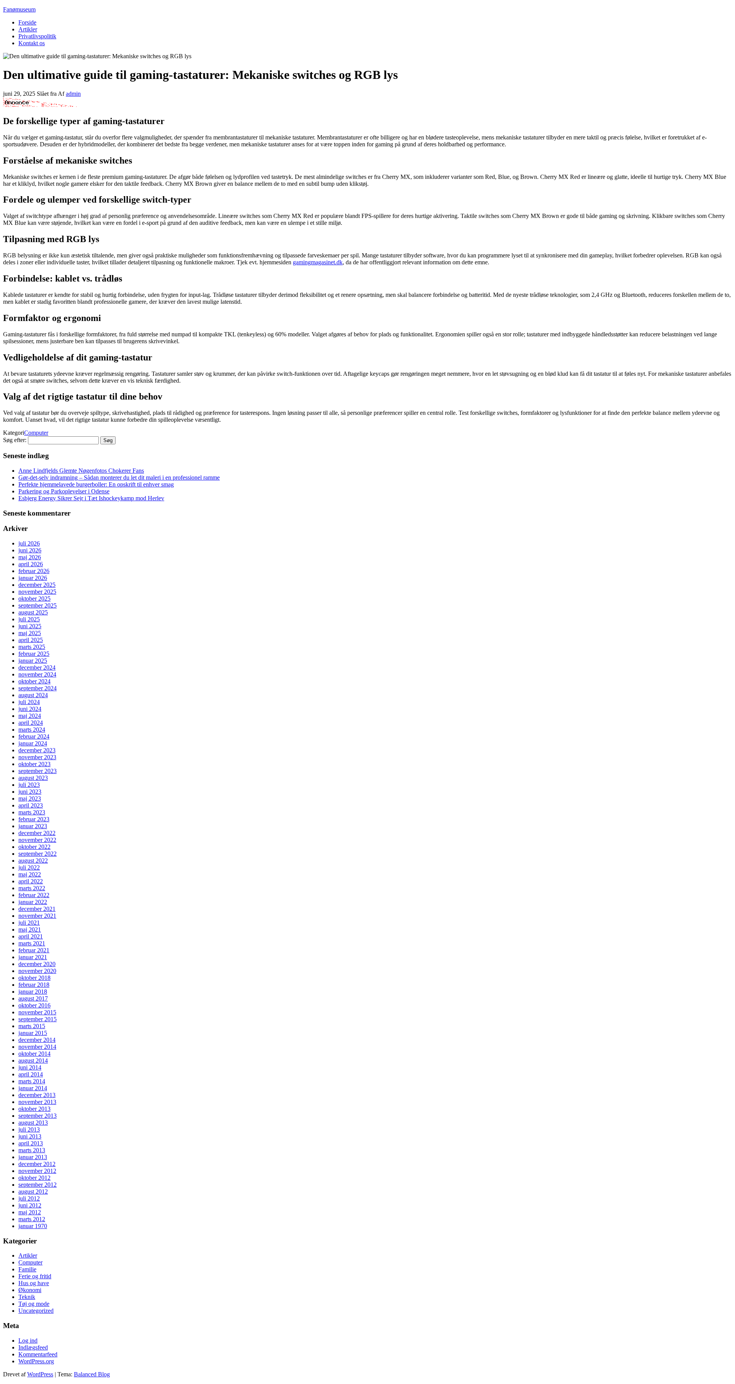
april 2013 (30, 1143)
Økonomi (29, 1290)
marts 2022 (31, 888)
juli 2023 (29, 784)
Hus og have (33, 1283)
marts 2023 (31, 812)
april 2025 (30, 640)
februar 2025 (33, 653)
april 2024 (30, 722)
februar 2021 (33, 950)
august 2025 (33, 612)
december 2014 (37, 1040)
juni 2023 (29, 791)
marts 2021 (31, 943)
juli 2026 (29, 543)
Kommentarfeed (37, 1354)
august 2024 (33, 695)
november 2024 (37, 674)
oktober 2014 (34, 1053)
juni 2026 (29, 550)
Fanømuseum (19, 9)
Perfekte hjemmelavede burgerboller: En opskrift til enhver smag (96, 484)
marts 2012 (31, 1219)
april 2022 (30, 881)
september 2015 (37, 1019)
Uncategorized (36, 1310)
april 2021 (30, 936)
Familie (27, 1269)
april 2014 (30, 1074)
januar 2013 (32, 1157)
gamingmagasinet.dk (318, 262)
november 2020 (37, 971)
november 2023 (37, 757)
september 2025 (37, 605)
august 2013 (33, 1122)
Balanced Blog (92, 1374)
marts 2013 (31, 1150)
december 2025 (37, 584)
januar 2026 (32, 578)
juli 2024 (29, 702)
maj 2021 (29, 929)
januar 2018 (32, 991)
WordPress (40, 1374)
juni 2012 (29, 1205)
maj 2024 (29, 715)
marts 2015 (31, 1026)
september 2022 (37, 853)
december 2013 (37, 1095)
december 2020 (37, 964)
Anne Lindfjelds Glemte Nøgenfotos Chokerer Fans (81, 470)
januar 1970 (32, 1226)
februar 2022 (33, 895)
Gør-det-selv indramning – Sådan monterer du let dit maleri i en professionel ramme (119, 477)
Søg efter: (14, 440)
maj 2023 (29, 798)
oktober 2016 (34, 1005)
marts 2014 (31, 1081)
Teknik (26, 1297)
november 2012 (37, 1171)
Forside (27, 22)
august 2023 (33, 778)
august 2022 (33, 860)
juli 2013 (29, 1129)
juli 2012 (29, 1198)
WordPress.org (36, 1361)
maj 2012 (29, 1212)
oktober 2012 (34, 1177)
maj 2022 (29, 874)
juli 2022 (29, 867)
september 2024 (37, 688)
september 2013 (37, 1115)
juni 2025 (29, 626)
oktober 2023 (34, 764)
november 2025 (37, 591)
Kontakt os (31, 43)
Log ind (28, 1340)
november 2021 (37, 915)
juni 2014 (29, 1067)
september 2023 (37, 771)
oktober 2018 (34, 978)
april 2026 (30, 564)
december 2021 (37, 909)
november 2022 (37, 840)
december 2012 (37, 1164)
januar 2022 (32, 902)
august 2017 (33, 998)
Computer (36, 432)
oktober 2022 (34, 847)
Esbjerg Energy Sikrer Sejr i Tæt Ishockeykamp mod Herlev (91, 498)
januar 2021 (32, 957)
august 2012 (33, 1191)
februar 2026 (33, 571)
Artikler (27, 29)
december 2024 (37, 667)
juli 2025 (29, 619)
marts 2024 (31, 729)
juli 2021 (29, 922)
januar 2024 (32, 743)
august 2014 (33, 1060)
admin (73, 93)
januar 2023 (32, 826)
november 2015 (37, 1012)
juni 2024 (29, 709)
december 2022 (37, 833)
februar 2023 (33, 819)
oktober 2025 (34, 598)
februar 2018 (33, 984)
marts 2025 (31, 647)
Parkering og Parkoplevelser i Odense (63, 491)
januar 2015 (32, 1033)
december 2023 (37, 750)
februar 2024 (33, 736)
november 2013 (37, 1102)
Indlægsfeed (33, 1347)
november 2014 (37, 1046)
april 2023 (30, 805)
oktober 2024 (34, 681)
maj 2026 (29, 557)
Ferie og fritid (34, 1276)
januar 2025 (32, 660)
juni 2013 (29, 1136)
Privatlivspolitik (37, 36)
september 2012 (37, 1184)
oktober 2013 (34, 1109)
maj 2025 (29, 633)
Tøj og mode (33, 1303)
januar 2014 (32, 1088)
